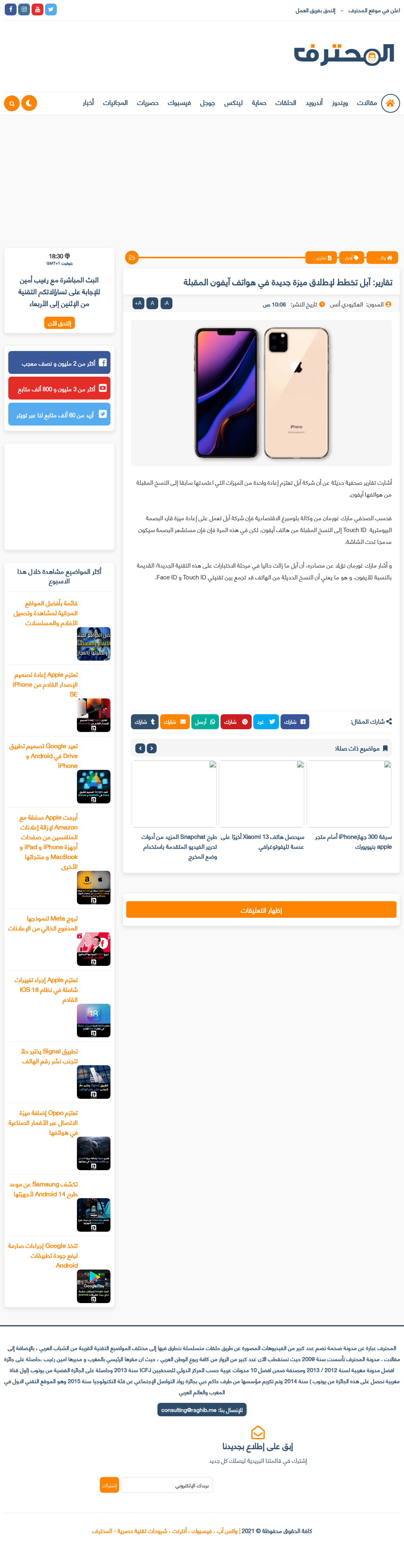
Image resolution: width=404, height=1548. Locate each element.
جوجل (207, 101)
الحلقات (286, 101)
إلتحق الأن (59, 323)
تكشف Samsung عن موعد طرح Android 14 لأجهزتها (43, 1188)
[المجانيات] (131, 9)
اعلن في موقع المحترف (374, 10)
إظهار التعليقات (261, 909)
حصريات (148, 101)
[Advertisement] (202, 176)
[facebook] (11, 9)
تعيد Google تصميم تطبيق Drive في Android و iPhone (43, 755)
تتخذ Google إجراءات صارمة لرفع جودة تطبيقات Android (43, 1255)
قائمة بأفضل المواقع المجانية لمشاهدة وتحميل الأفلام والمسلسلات (46, 612)
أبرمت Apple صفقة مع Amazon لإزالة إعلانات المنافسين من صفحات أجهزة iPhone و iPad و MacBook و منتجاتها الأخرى (49, 841)
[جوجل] (91, 9)
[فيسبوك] (104, 9)
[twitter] (51, 9)
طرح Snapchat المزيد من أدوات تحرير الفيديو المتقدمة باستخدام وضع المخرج (179, 846)
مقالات (367, 101)
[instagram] (24, 9)
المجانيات (115, 101)
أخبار (88, 101)
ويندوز (340, 101)
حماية (259, 101)
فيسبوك (179, 101)
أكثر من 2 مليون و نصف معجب (58, 363)
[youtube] (37, 9)
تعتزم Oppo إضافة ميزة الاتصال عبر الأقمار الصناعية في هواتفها (43, 1122)
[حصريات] (118, 9)
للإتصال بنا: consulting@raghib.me (202, 1409)
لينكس (233, 101)
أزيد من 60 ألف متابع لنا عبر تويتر (56, 414)
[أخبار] (145, 9)
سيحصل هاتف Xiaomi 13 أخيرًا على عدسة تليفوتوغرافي (262, 841)
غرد (261, 721)
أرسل (200, 721)
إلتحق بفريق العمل (315, 10)
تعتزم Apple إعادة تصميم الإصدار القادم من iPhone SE (45, 683)
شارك (290, 721)
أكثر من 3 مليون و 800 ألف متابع (56, 388)
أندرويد (314, 101)
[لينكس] (78, 9)
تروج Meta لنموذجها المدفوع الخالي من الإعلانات (43, 922)
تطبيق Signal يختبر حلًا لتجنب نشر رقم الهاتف (49, 1055)
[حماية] (64, 9)
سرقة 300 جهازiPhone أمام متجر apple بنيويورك (353, 841)
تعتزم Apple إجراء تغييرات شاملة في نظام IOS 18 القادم (46, 989)
